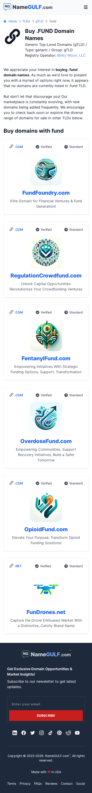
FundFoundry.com (46, 193)
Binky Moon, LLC (71, 55)
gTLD (39, 21)
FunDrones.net (46, 612)
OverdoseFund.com (46, 441)
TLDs (26, 21)
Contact (67, 783)
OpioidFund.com (46, 529)
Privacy (25, 783)
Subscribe (46, 715)
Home (12, 21)
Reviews (51, 783)
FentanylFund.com (46, 358)
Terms (11, 783)
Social (80, 783)
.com (19, 147)
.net (18, 566)
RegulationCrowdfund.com (46, 275)
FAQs (38, 783)
